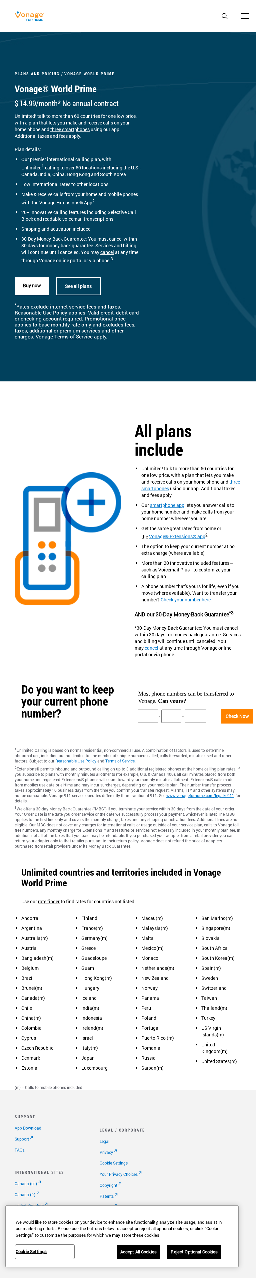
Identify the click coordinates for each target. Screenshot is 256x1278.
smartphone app (167, 505)
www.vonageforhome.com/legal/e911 (200, 795)
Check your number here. (186, 599)
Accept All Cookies (138, 1252)
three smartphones (70, 129)
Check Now (237, 716)
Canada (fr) (25, 1194)
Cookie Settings (114, 1163)
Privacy (106, 1152)
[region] (122, 1236)
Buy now (32, 285)
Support (22, 1139)
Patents (107, 1196)
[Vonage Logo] (31, 19)
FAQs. (20, 1150)
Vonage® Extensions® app (177, 536)
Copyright (108, 1185)
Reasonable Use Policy (75, 760)
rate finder (49, 901)
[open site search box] (224, 17)
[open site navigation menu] (245, 16)
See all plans (78, 286)
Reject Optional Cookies (194, 1252)
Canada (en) (26, 1183)
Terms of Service (73, 336)
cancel (107, 252)
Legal (104, 1141)
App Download (28, 1128)
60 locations (89, 167)
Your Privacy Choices (119, 1174)
